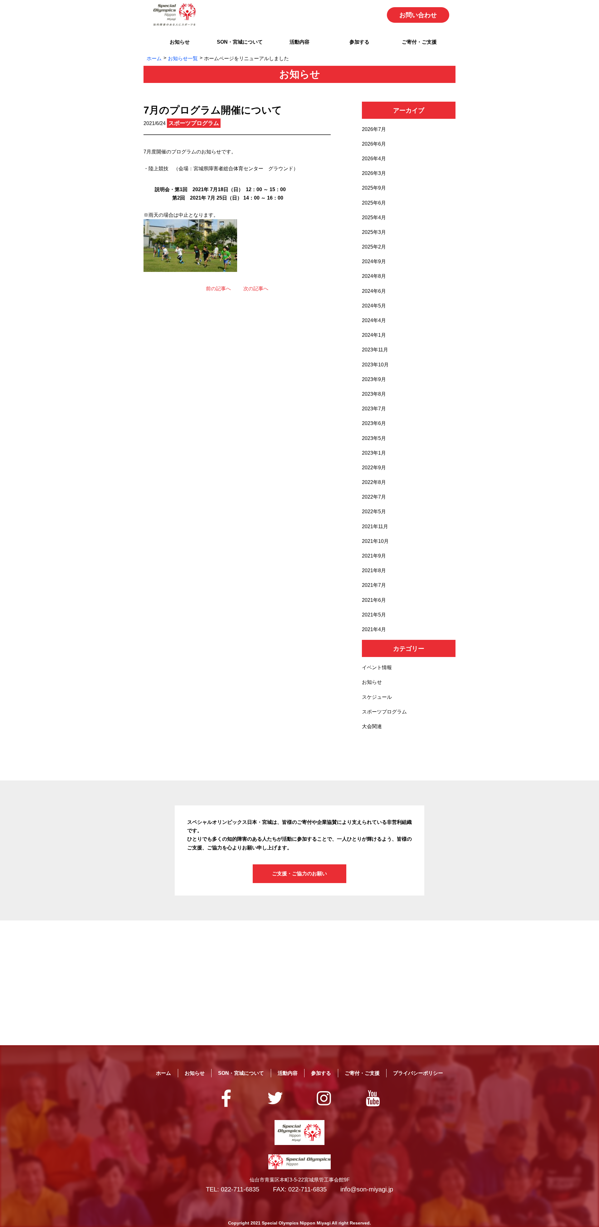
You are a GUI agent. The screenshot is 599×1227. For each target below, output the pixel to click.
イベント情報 (377, 667)
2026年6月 (374, 144)
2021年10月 (375, 541)
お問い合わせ (418, 15)
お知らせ (180, 42)
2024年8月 (374, 276)
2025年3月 (374, 232)
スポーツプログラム (384, 711)
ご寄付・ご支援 (419, 42)
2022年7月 (374, 497)
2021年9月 (374, 555)
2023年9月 (374, 379)
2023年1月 (374, 453)
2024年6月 (374, 291)
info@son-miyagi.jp (366, 1189)
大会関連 (372, 726)
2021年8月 (374, 570)
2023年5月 (374, 438)
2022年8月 (374, 482)
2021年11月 (375, 526)
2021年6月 (374, 600)
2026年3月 (374, 173)
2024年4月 (374, 320)
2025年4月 (374, 217)
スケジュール (377, 697)
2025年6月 (374, 202)
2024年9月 (374, 261)
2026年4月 (374, 158)
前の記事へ (218, 288)
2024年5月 (374, 305)
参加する (359, 42)
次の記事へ (255, 288)
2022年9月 (374, 467)
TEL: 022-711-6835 (232, 1189)
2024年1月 (374, 335)
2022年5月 (374, 511)
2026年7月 (374, 129)
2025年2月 (374, 246)
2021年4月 (374, 629)
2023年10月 (375, 364)
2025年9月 (374, 188)
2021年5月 (374, 614)
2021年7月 (374, 585)
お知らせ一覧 (183, 58)
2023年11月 (375, 349)
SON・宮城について (240, 42)
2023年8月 (374, 394)
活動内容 (299, 42)
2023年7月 (374, 408)
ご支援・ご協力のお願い (299, 873)
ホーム (154, 58)
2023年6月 (374, 423)
